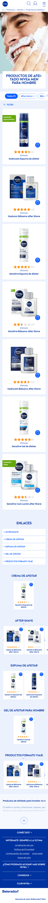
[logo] (5, 4)
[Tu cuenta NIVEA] (35, 3)
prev (3, 640)
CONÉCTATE (23, 832)
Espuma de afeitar (15, 546)
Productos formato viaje (19, 561)
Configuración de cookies (17, 853)
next (44, 640)
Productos (10, 10)
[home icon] (3, 10)
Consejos (24, 875)
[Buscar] (29, 3)
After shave (12, 532)
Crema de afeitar (14, 539)
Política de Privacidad (24, 849)
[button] (37, 145)
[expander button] (24, 820)
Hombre (20, 10)
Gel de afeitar (13, 554)
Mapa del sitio (24, 857)
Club (23, 883)
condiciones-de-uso (24, 845)
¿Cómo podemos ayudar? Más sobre (24, 866)
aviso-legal (37, 853)
